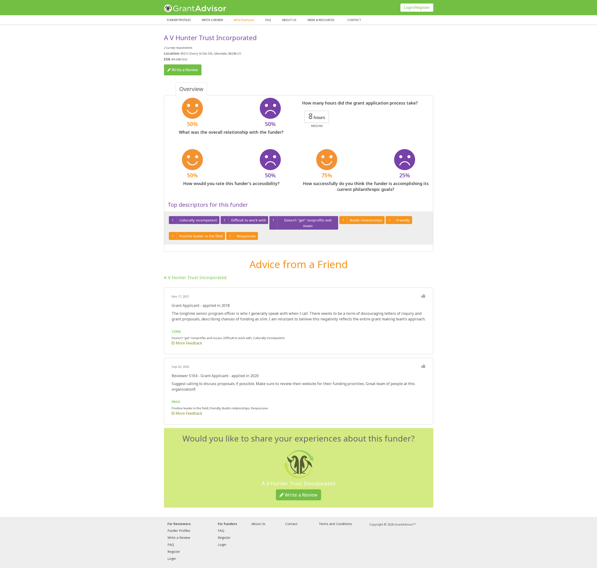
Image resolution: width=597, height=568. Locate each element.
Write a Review (212, 20)
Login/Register (417, 7)
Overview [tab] (191, 89)
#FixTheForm (244, 20)
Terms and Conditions (335, 524)
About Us (258, 524)
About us (289, 20)
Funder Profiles (179, 20)
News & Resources (321, 20)
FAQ (268, 20)
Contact (354, 20)
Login (171, 558)
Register (173, 551)
